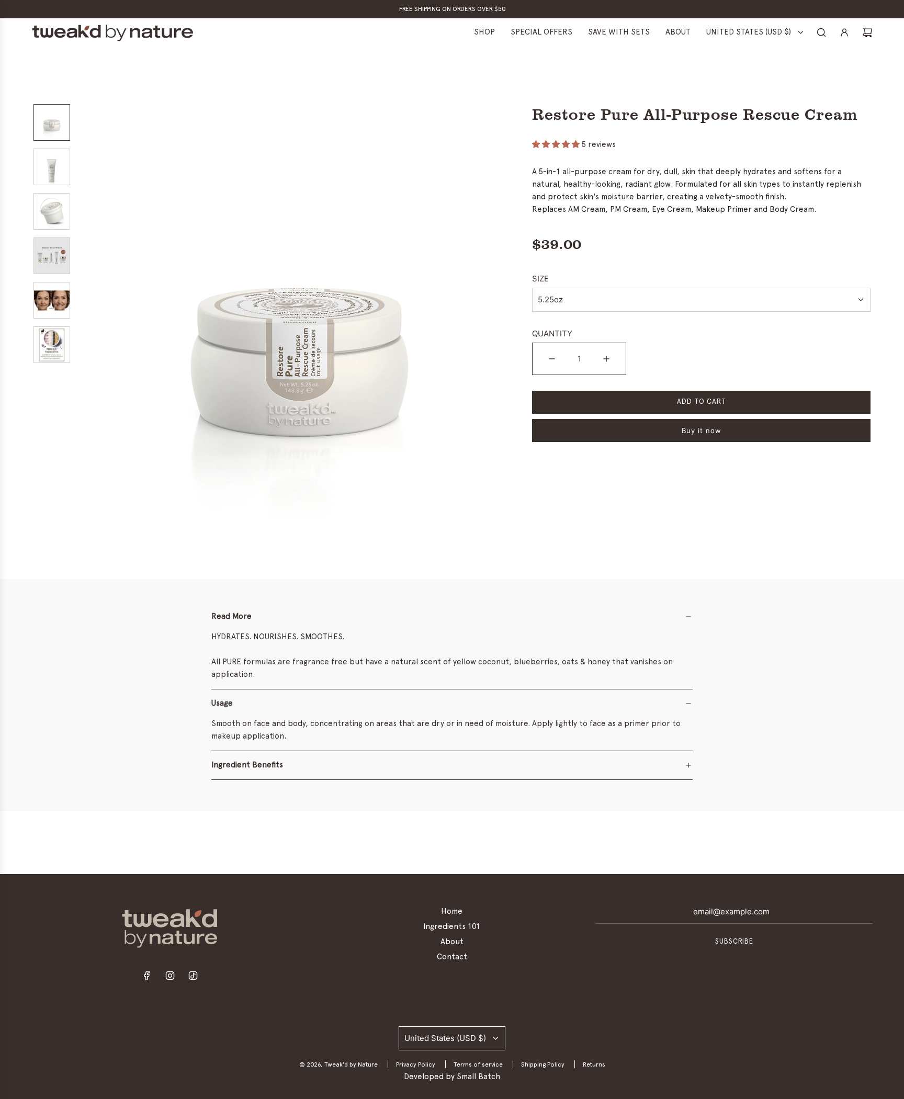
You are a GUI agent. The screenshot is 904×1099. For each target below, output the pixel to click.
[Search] (821, 32)
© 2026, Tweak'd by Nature (338, 1064)
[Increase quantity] (606, 358)
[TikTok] (193, 978)
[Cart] (867, 32)
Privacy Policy (415, 1064)
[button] (91, 326)
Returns (594, 1064)
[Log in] (844, 32)
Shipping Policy (542, 1064)
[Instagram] (170, 978)
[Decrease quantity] (551, 358)
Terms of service (478, 1064)
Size (540, 279)
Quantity (552, 333)
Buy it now (701, 430)
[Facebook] (147, 978)
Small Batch (478, 1077)
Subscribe (734, 941)
